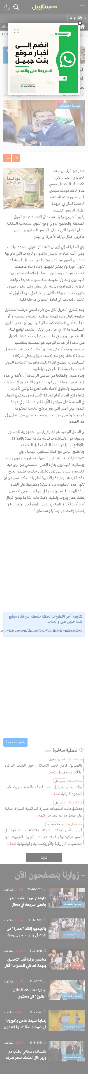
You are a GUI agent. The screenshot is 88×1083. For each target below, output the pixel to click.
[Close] (80, 23)
